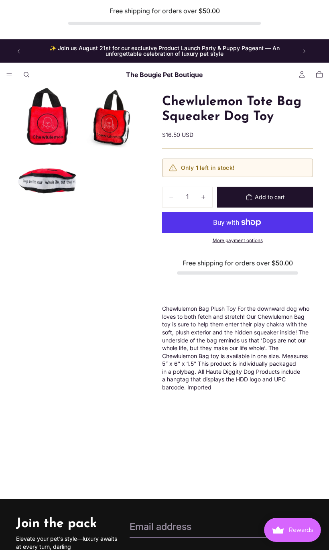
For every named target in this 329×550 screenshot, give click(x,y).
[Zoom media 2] (111, 118)
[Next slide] (304, 51)
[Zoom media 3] (47, 182)
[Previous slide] (19, 51)
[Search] (26, 75)
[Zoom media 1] (47, 118)
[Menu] (9, 75)
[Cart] (319, 75)
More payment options (238, 240)
